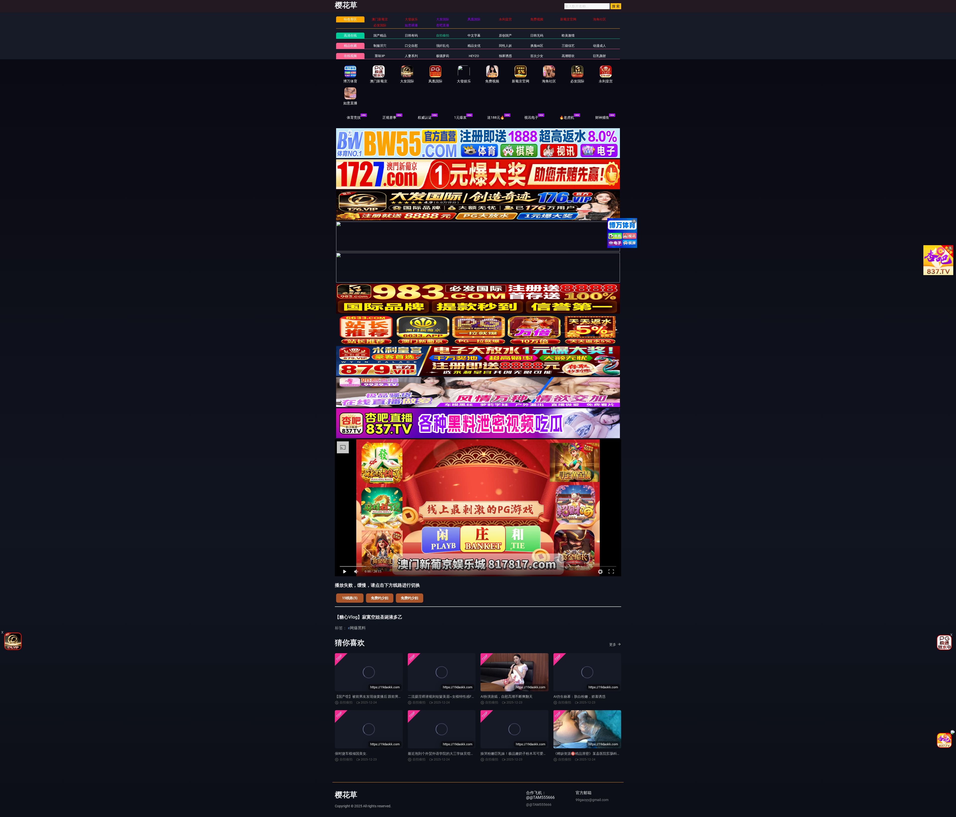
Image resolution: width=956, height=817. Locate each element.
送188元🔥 (495, 117)
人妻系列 (411, 56)
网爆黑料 (358, 628)
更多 (612, 644)
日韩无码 (536, 35)
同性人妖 (505, 46)
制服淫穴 (379, 46)
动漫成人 (599, 46)
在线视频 (350, 56)
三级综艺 (568, 46)
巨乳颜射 (599, 56)
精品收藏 (350, 46)
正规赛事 (389, 117)
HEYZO (474, 56)
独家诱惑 (505, 56)
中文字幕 (474, 35)
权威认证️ (425, 117)
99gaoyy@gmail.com (592, 800)
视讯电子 (531, 117)
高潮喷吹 (568, 56)
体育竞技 (354, 117)
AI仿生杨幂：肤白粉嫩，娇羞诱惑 (579, 697)
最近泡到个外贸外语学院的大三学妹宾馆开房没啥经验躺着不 (455, 754)
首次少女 (536, 56)
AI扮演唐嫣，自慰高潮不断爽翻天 (506, 697)
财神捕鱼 (602, 117)
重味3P (380, 56)
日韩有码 (411, 35)
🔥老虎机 (566, 117)
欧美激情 (568, 35)
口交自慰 (411, 46)
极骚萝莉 (442, 56)
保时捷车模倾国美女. (351, 754)
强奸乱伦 (442, 46)
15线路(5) (350, 598)
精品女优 (474, 46)
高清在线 (350, 35)
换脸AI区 (537, 46)
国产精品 (379, 35)
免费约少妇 (379, 598)
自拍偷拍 (442, 35)
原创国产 (505, 35)
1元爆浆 (460, 117)
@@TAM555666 (538, 805)
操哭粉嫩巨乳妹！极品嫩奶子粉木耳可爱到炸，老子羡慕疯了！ (529, 754)
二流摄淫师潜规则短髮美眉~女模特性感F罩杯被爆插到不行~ (455, 697)
